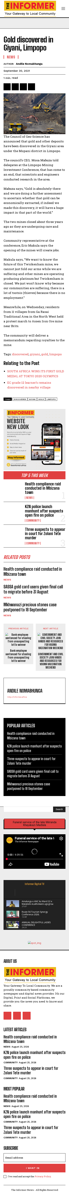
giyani (35, 354)
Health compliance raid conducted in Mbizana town (43, 488)
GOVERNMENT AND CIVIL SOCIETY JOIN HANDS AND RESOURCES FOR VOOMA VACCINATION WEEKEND (50, 660)
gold (44, 354)
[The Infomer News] (34, 975)
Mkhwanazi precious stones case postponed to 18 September (30, 607)
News (29, 497)
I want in (32, 1168)
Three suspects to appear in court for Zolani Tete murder (45, 533)
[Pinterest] (23, 86)
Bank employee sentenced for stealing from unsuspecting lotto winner (18, 655)
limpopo (55, 354)
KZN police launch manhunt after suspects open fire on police (44, 510)
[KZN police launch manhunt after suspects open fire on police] (13, 513)
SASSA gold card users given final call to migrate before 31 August (33, 589)
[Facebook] (7, 86)
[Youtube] (26, 1015)
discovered (20, 354)
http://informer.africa (17, 697)
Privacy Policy (43, 1176)
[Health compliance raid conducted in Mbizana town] (13, 490)
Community (32, 520)
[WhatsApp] (31, 86)
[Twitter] (15, 86)
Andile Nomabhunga (29, 63)
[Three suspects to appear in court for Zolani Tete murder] (13, 535)
